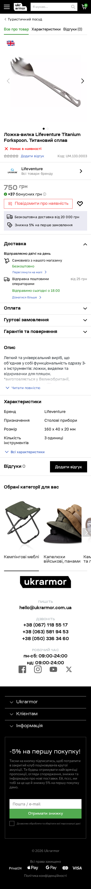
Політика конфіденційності (45, 875)
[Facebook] (22, 670)
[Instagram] (38, 670)
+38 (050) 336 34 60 (45, 639)
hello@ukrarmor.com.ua (45, 608)
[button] (21, 7)
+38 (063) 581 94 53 (45, 632)
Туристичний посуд (25, 19)
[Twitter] (69, 670)
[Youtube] (53, 670)
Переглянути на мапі (27, 272)
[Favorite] (80, 204)
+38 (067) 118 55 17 (45, 625)
